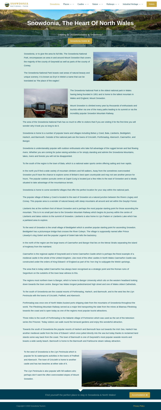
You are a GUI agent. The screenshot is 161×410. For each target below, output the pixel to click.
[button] (152, 4)
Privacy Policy (138, 406)
